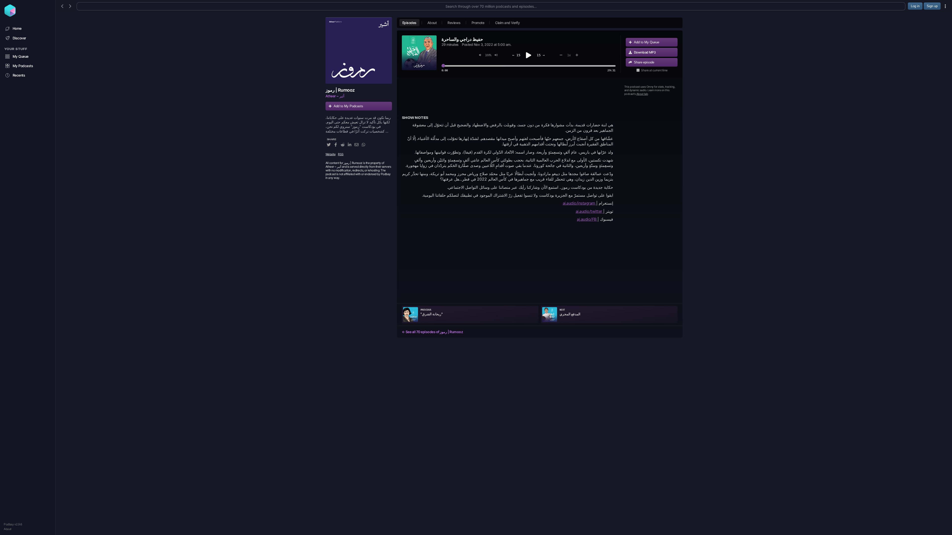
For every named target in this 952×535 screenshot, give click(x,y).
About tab (642, 94)
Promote (478, 23)
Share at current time (654, 70)
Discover (19, 38)
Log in (915, 6)
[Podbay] (10, 15)
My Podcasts (23, 66)
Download (645, 52)
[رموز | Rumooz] (359, 50)
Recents (19, 75)
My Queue (21, 56)
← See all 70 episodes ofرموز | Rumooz (432, 332)
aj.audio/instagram (579, 203)
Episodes (409, 23)
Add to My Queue (646, 42)
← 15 (516, 55)
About (7, 529)
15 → (541, 55)
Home (17, 28)
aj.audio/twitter (589, 211)
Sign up (932, 6)
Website (331, 154)
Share (644, 62)
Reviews (454, 23)
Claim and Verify (507, 23)
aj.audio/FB (587, 219)
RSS (341, 154)
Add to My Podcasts (348, 106)
